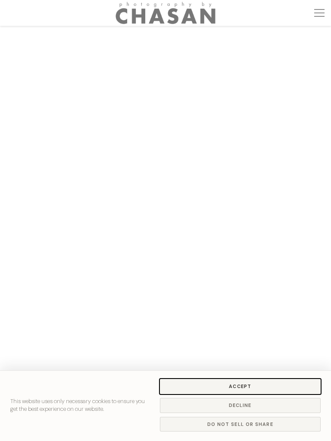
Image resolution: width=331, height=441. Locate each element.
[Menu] (319, 13)
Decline (240, 405)
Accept (240, 386)
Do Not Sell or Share (240, 424)
